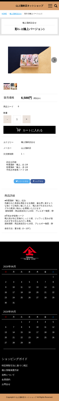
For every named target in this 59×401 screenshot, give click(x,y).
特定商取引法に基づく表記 (14, 365)
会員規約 (6, 379)
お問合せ (6, 384)
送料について (8, 375)
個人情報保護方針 (10, 370)
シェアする (38, 181)
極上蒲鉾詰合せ (16, 14)
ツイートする (23, 181)
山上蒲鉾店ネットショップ (29, 6)
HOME (4, 14)
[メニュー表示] (50, 5)
